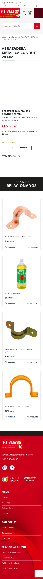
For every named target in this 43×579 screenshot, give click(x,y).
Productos (6, 503)
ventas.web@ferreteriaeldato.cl (28, 3)
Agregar (23, 148)
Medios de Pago (8, 558)
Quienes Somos (10, 6)
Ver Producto (32, 247)
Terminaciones (8, 528)
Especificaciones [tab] (11, 156)
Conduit (24, 117)
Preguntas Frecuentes (10, 568)
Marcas (19, 6)
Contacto (27, 6)
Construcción (7, 533)
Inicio (4, 37)
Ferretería (12, 37)
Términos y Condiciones (11, 552)
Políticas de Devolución (11, 563)
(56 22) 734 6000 (9, 3)
